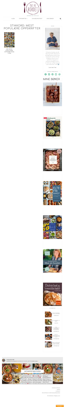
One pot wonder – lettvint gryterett (56, 313)
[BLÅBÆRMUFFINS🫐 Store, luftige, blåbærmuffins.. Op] (17, 379)
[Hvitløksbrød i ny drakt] (48, 321)
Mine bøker (50, 18)
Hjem (13, 18)
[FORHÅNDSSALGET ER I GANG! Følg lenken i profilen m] (58, 369)
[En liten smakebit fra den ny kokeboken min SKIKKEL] (48, 369)
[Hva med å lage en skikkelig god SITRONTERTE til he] (48, 379)
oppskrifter (23, 18)
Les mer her (52, 67)
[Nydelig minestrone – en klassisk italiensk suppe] (48, 336)
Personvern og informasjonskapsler (51, 392)
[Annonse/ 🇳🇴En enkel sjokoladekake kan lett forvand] (27, 379)
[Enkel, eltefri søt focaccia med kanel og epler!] (48, 344)
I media (58, 389)
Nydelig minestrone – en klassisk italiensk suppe (56, 335)
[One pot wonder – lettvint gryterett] (48, 314)
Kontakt (58, 391)
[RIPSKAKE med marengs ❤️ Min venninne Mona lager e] (27, 369)
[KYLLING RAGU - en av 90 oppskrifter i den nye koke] (7, 379)
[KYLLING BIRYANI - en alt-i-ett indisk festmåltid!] (58, 379)
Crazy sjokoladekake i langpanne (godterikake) (56, 328)
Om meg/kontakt (37, 18)
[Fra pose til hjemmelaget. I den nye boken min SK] (7, 369)
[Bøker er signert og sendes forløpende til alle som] (37, 369)
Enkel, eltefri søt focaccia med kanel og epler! (56, 343)
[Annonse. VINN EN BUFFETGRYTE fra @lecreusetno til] (17, 369)
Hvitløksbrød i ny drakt (56, 321)
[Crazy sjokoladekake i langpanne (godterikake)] (48, 329)
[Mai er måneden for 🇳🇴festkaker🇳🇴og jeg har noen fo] (37, 379)
